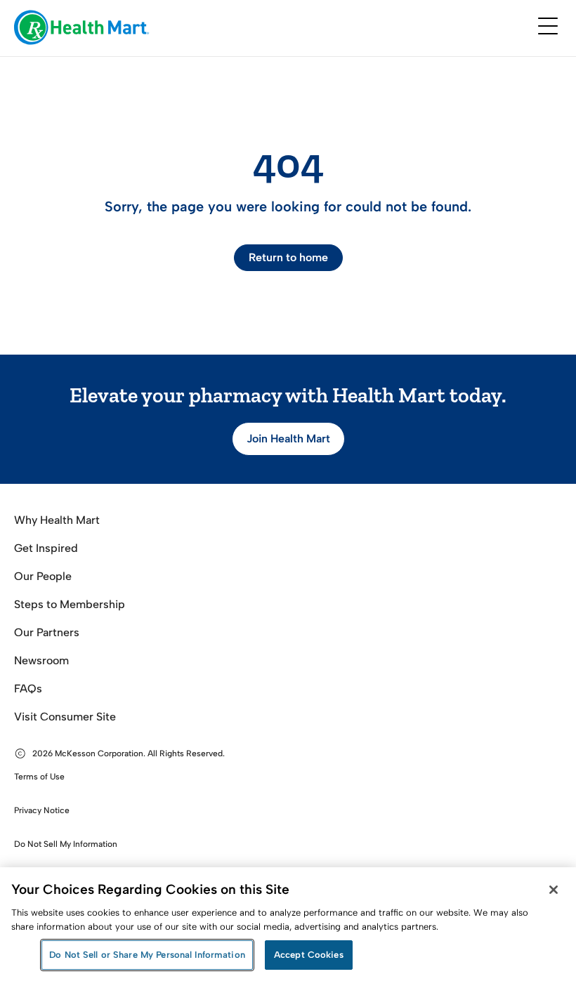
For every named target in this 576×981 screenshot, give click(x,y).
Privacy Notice (42, 810)
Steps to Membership (69, 604)
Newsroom (41, 660)
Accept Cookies (308, 954)
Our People (43, 576)
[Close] (553, 889)
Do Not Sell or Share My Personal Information (147, 954)
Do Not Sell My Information (65, 844)
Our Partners (46, 632)
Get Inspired (46, 548)
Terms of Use (39, 777)
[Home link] (82, 28)
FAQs (28, 688)
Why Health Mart (57, 520)
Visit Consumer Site (65, 716)
